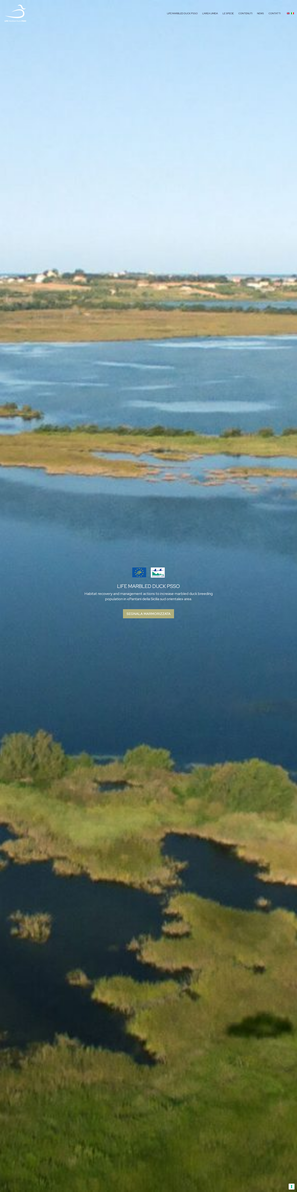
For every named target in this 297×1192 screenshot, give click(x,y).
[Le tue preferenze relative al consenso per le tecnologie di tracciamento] (292, 1187)
